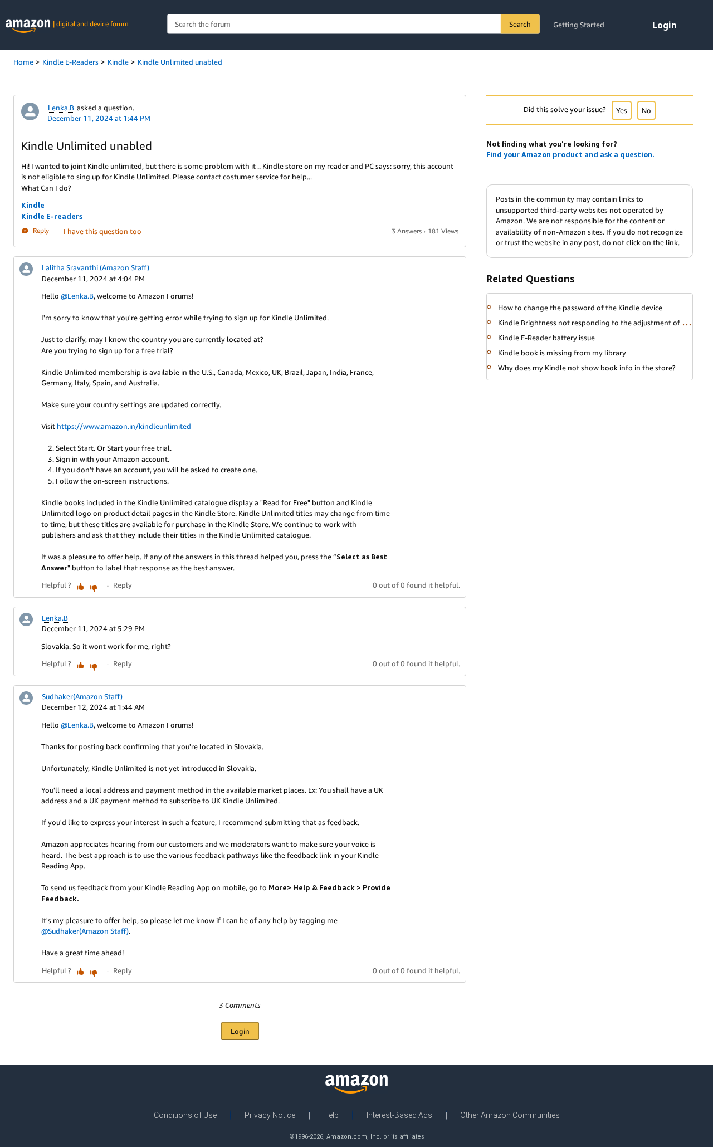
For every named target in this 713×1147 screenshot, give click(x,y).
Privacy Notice (270, 1115)
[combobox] (353, 24)
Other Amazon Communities (510, 1115)
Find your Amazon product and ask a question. (570, 154)
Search (520, 23)
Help (331, 1115)
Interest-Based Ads (399, 1115)
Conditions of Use (185, 1115)
